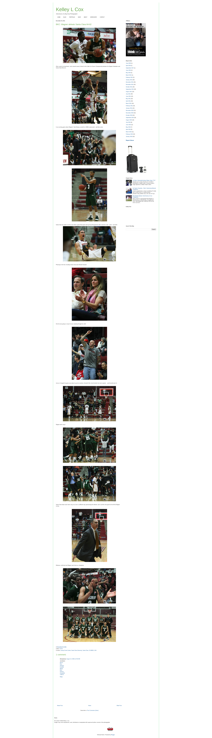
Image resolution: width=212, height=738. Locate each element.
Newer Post (60, 705)
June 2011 (128, 96)
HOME (58, 17)
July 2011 (128, 94)
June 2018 (128, 63)
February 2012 (129, 77)
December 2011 (129, 82)
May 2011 (128, 98)
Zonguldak (62, 673)
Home (89, 705)
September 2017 (130, 68)
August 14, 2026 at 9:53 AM (73, 659)
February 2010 (129, 134)
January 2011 (129, 108)
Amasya (62, 665)
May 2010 (128, 127)
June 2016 (128, 70)
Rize (61, 664)
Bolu (61, 670)
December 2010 (129, 110)
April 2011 (128, 101)
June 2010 (128, 124)
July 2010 (128, 122)
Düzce (61, 662)
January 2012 (129, 79)
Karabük (62, 667)
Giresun (62, 671)
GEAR (79, 17)
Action (61, 648)
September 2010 (130, 117)
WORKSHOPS (93, 17)
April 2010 (128, 129)
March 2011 (128, 103)
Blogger (113, 734)
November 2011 (129, 84)
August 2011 (129, 91)
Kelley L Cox (69, 9)
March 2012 (129, 75)
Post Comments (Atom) (92, 710)
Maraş (61, 668)
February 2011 (129, 105)
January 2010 (129, 136)
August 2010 (129, 120)
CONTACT (102, 17)
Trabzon (62, 674)
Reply (61, 676)
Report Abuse (130, 140)
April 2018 (128, 65)
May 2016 (128, 72)
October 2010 (129, 115)
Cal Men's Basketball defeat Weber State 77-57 (144, 180)
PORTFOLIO (72, 17)
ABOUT (85, 17)
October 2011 (129, 86)
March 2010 (129, 131)
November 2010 (129, 112)
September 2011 (130, 89)
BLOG (64, 17)
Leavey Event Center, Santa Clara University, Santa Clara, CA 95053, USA (78, 650)
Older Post (119, 705)
